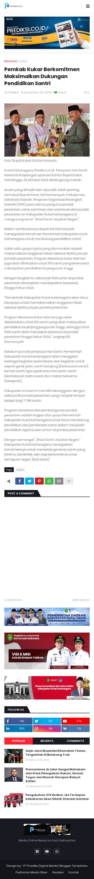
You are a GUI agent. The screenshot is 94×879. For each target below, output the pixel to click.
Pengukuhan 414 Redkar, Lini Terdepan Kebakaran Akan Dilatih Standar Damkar (57, 797)
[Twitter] (29, 481)
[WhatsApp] (49, 481)
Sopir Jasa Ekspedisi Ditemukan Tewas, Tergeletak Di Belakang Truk (56, 753)
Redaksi (58, 872)
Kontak (74, 872)
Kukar (23, 61)
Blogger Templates (74, 866)
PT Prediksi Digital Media (40, 866)
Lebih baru (14, 600)
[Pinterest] (39, 481)
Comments (75, 741)
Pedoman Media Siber (31, 872)
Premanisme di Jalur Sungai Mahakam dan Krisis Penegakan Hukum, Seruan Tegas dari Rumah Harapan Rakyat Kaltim (55, 775)
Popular (18, 741)
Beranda (10, 61)
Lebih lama (79, 600)
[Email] (59, 481)
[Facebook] (19, 481)
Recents (46, 741)
